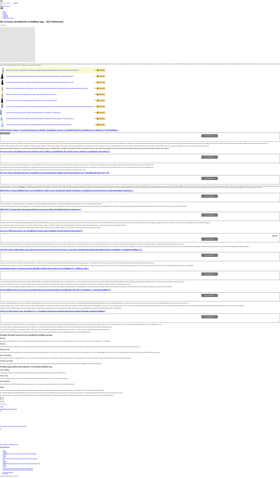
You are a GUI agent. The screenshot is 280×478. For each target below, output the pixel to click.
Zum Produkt (101, 70)
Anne (3, 401)
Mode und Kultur (13, 409)
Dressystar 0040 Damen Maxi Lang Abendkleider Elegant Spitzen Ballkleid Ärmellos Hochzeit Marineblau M (31, 100)
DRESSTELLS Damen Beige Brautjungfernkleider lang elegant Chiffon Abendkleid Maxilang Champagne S (31, 94)
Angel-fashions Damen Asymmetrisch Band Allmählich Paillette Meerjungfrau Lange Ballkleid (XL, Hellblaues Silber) (33, 112)
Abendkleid (2, 409)
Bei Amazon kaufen (209, 135)
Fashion (2, 406)
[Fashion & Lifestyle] (5, 6)
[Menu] (2, 8)
